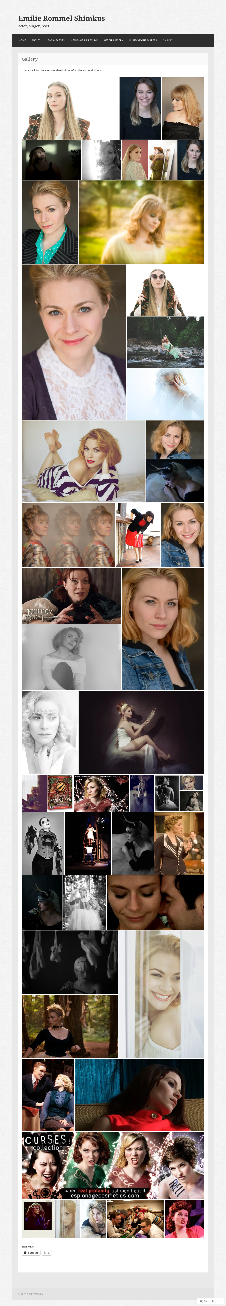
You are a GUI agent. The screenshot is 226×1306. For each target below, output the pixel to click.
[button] (70, 108)
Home (22, 40)
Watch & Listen (113, 40)
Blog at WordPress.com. (31, 1294)
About (36, 40)
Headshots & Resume (84, 40)
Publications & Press (143, 40)
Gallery (168, 40)
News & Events (55, 40)
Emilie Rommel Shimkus (61, 18)
